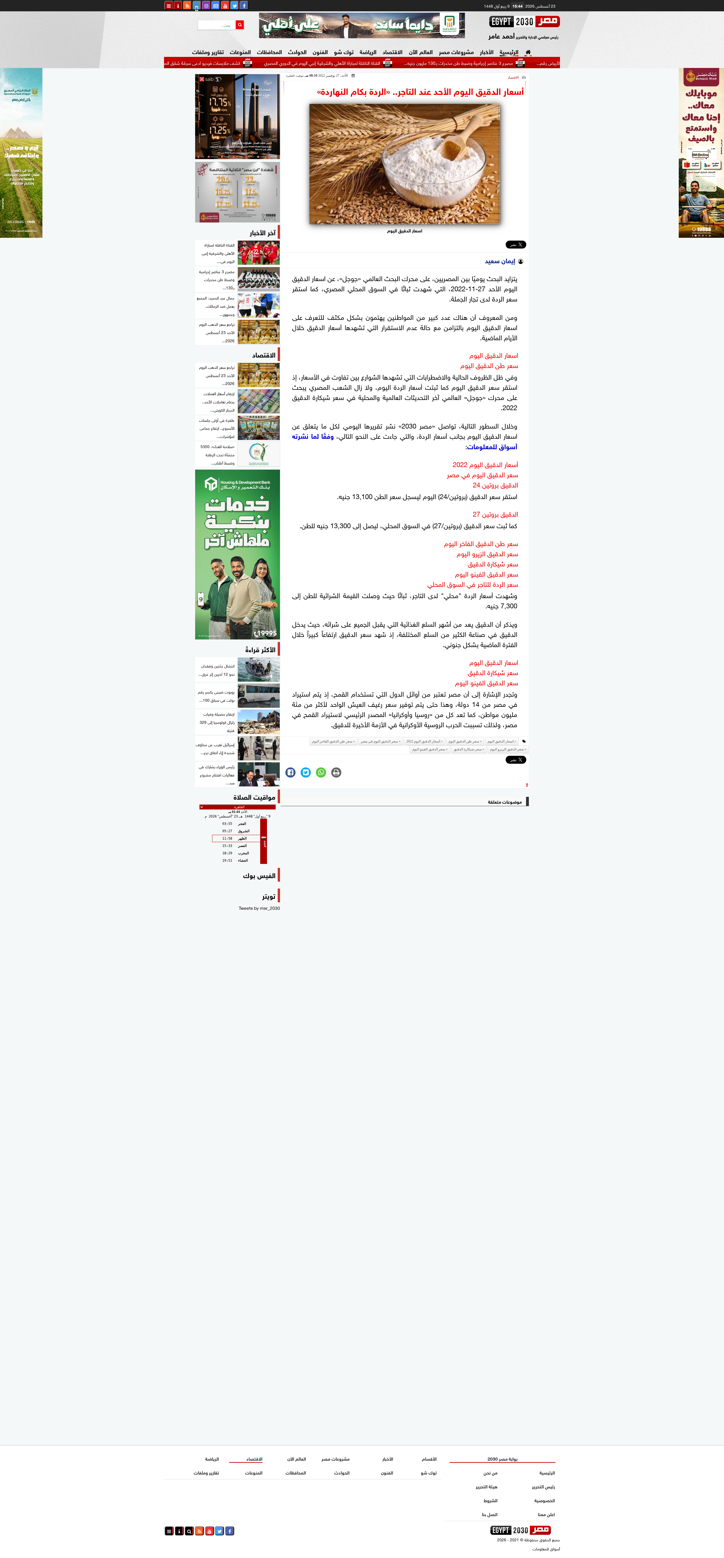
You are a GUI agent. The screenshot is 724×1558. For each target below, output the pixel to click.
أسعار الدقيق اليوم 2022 (423, 741)
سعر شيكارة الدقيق (468, 749)
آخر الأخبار (262, 232)
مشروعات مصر (456, 51)
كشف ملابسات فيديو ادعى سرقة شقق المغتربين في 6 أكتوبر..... (242, 63)
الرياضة (368, 51)
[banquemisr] (237, 192)
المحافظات (269, 51)
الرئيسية (509, 51)
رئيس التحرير (543, 1486)
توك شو (344, 51)
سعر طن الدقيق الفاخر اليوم (332, 741)
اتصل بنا (489, 1514)
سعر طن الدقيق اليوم (464, 741)
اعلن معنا (546, 1514)
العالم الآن (421, 51)
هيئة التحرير (486, 1486)
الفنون (320, 51)
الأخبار (487, 51)
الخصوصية (545, 1500)
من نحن (490, 1472)
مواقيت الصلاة (254, 796)
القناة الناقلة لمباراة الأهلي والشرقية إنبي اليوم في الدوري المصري (380, 63)
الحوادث (297, 51)
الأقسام (429, 1458)
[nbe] (362, 25)
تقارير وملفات (208, 51)
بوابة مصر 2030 (503, 1458)
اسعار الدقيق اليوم (501, 741)
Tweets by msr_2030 (259, 907)
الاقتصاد (392, 51)
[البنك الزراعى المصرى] (21, 235)
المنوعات (240, 51)
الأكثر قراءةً (260, 649)
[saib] (237, 116)
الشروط (490, 1500)
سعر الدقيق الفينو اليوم (428, 749)
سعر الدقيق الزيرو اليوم (507, 749)
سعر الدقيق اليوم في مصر (379, 741)
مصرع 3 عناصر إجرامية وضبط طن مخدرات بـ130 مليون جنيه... (516, 63)
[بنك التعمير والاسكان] (237, 554)
